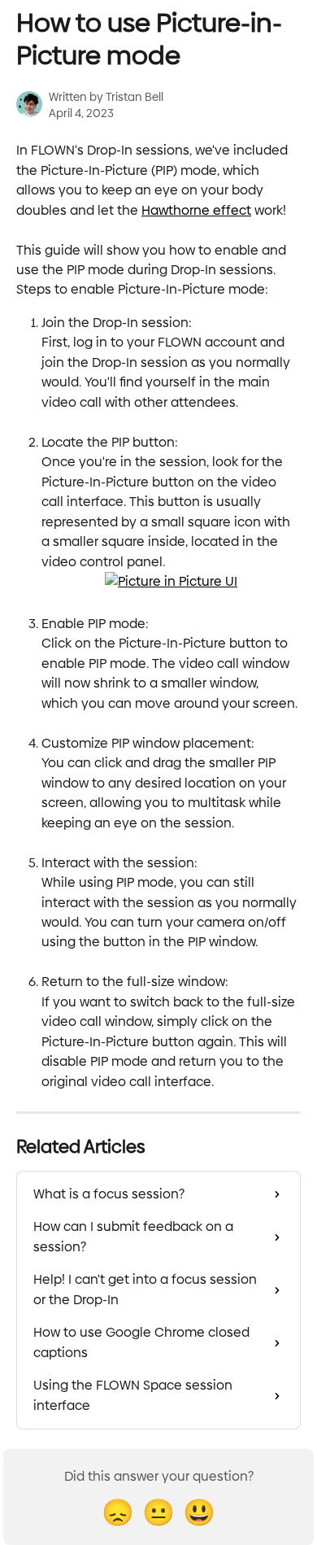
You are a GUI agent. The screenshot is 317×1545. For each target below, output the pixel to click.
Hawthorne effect (196, 210)
